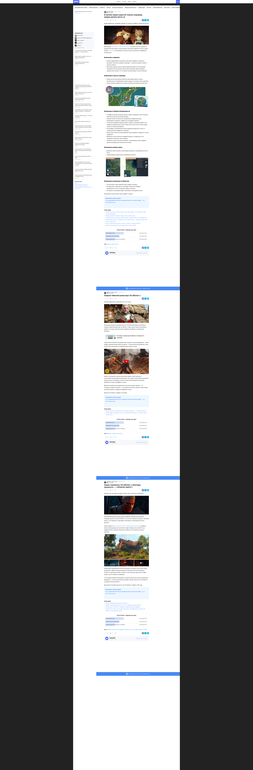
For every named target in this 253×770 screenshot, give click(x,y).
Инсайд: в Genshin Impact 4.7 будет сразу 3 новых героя (120, 215)
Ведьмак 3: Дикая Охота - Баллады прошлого (131, 629)
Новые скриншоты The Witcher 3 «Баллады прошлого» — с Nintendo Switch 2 (126, 411)
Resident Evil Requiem (93, 7)
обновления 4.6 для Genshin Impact (120, 46)
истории (124, 1)
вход (178, 1)
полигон (134, 1)
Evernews (112, 252)
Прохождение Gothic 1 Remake (81, 7)
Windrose (108, 7)
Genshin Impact (110, 11)
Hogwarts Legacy (141, 7)
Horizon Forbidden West (176, 7)
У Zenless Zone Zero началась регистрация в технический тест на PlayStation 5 (126, 217)
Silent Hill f (149, 7)
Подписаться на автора (141, 253)
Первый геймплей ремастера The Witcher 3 (117, 603)
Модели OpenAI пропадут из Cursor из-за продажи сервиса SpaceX (123, 605)
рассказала (111, 50)
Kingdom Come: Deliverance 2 (130, 7)
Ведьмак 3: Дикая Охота (112, 292)
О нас (76, 182)
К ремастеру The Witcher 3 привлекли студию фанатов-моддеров (123, 607)
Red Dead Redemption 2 (157, 7)
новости (119, 1)
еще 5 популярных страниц (79, 47)
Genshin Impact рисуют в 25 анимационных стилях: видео (121, 225)
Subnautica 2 (102, 7)
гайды (129, 1)
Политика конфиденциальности (81, 185)
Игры (116, 244)
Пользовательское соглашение (81, 184)
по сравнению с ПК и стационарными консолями (127, 526)
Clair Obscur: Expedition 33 (117, 7)
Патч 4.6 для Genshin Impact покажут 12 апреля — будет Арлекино (123, 223)
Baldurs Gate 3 (167, 7)
